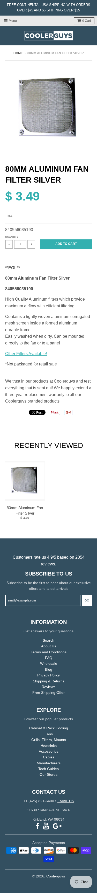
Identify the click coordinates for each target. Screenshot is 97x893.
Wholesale (48, 663)
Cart (86, 21)
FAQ (48, 658)
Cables (48, 757)
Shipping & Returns (48, 681)
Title (8, 215)
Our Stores (48, 774)
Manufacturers (49, 763)
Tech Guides (48, 769)
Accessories (48, 751)
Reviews (48, 687)
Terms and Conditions (48, 652)
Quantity (11, 237)
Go (87, 600)
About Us (48, 646)
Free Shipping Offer (48, 692)
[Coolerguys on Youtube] (46, 826)
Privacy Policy (48, 675)
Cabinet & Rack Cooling (48, 728)
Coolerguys (55, 876)
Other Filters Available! (26, 353)
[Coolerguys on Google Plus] (57, 826)
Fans (48, 734)
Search (48, 640)
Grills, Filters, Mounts (48, 740)
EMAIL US (65, 801)
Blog (48, 669)
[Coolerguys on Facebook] (38, 826)
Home (18, 53)
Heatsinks (49, 746)
